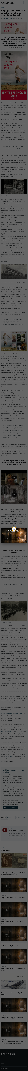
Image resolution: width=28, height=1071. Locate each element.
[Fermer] (14, 529)
